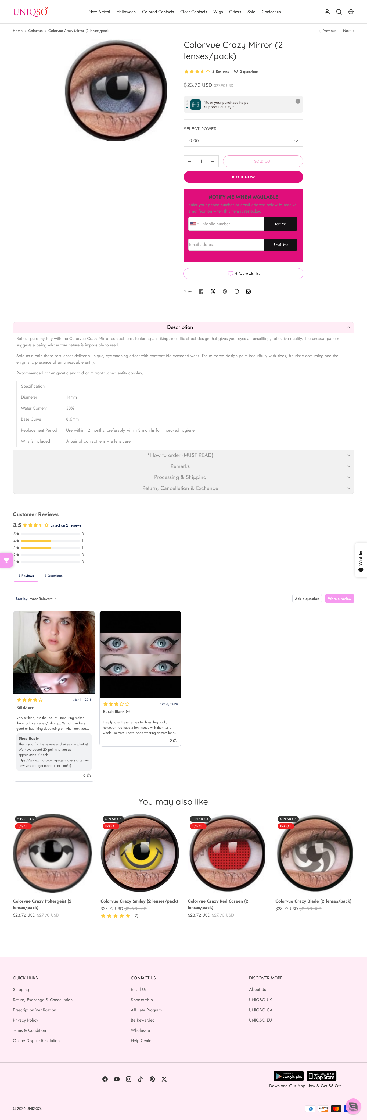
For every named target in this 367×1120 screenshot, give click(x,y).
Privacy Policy (25, 1020)
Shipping (21, 989)
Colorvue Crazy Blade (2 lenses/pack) (313, 901)
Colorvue (35, 30)
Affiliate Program (146, 1010)
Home (18, 30)
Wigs (218, 12)
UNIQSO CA (261, 1010)
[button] (183, 327)
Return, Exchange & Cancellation (43, 1000)
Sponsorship (142, 1000)
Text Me (281, 224)
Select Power (200, 129)
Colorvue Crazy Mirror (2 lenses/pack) (79, 30)
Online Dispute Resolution (36, 1040)
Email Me (280, 244)
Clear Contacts (193, 12)
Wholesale (140, 1030)
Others (235, 12)
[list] (115, 90)
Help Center (142, 1040)
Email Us (138, 989)
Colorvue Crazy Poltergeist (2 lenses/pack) (42, 904)
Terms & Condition (29, 1030)
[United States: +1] (195, 223)
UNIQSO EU (260, 1020)
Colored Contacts (158, 12)
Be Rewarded (143, 1020)
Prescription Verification (34, 1010)
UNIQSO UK (260, 1000)
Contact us (271, 12)
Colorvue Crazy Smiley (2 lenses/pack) (139, 901)
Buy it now (243, 177)
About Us (257, 989)
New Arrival (99, 12)
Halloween (126, 12)
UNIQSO (34, 1108)
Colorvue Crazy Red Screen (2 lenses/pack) (218, 904)
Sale (251, 12)
